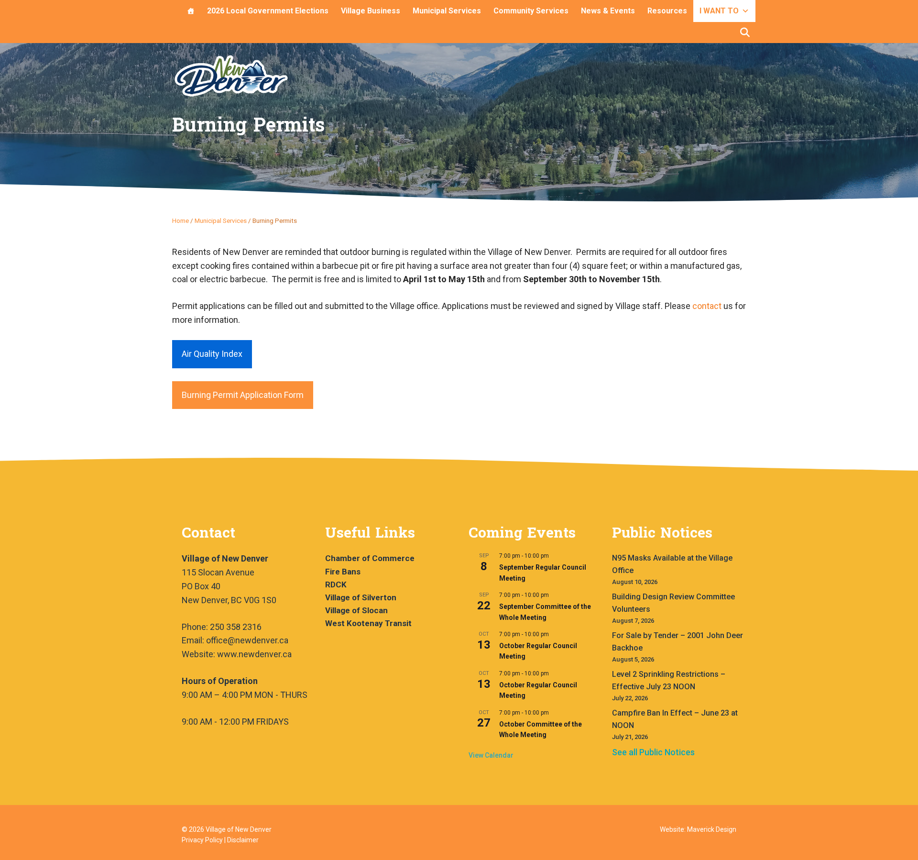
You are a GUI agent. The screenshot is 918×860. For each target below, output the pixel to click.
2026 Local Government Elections (267, 10)
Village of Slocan (356, 610)
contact (706, 306)
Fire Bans (343, 571)
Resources (667, 10)
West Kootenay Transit (368, 623)
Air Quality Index (212, 354)
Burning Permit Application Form (243, 395)
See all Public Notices (653, 752)
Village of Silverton (360, 597)
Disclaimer (243, 840)
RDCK (336, 584)
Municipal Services (447, 10)
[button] (744, 32)
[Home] (191, 11)
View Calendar (491, 755)
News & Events (608, 10)
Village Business (370, 10)
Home (180, 220)
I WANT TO (719, 10)
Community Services (530, 10)
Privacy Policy (202, 840)
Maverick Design (711, 829)
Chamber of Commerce (370, 558)
